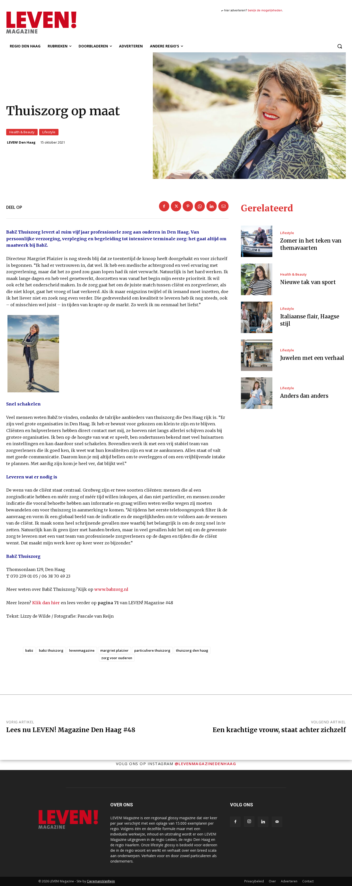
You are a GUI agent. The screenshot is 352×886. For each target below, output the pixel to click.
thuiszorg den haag (192, 650)
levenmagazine (82, 650)
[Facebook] (164, 206)
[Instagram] (249, 821)
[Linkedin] (211, 206)
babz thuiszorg (51, 650)
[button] (339, 46)
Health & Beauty (22, 132)
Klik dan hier (46, 602)
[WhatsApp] (200, 206)
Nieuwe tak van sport (308, 282)
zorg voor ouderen (116, 658)
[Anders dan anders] (256, 393)
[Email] (223, 206)
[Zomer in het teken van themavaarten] (256, 241)
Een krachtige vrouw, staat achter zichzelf (279, 730)
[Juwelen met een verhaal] (256, 355)
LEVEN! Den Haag (21, 142)
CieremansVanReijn (101, 881)
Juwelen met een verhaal (312, 358)
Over (272, 881)
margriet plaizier (114, 650)
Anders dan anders (304, 396)
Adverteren (289, 881)
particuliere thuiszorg (152, 650)
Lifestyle (48, 132)
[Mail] (277, 822)
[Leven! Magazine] (57, 22)
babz (29, 650)
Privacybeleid (254, 881)
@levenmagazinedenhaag (205, 763)
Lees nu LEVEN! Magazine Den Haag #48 (70, 730)
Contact (308, 881)
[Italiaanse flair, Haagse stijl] (256, 317)
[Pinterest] (188, 206)
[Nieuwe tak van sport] (256, 279)
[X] (176, 206)
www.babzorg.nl (111, 589)
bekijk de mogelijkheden (265, 10)
